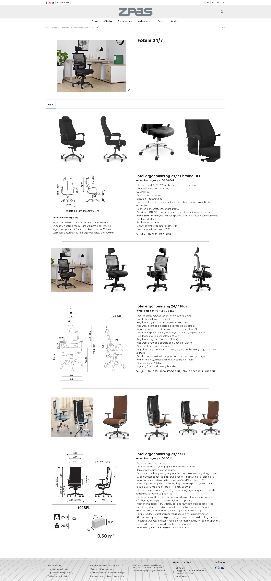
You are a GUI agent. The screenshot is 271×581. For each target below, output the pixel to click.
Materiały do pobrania (58, 569)
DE (218, 2)
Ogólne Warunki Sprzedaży (60, 573)
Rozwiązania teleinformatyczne (104, 565)
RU (224, 2)
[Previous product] (223, 27)
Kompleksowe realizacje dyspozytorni (107, 576)
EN (213, 2)
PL (208, 2)
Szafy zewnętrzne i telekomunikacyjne (107, 573)
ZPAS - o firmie (54, 565)
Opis (50, 104)
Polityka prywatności (57, 576)
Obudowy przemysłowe (101, 569)
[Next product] (224, 27)
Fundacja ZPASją (64, 2)
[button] (108, 21)
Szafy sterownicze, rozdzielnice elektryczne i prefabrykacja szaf (147, 566)
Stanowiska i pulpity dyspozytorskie (149, 571)
